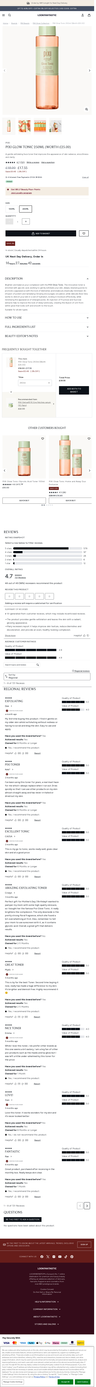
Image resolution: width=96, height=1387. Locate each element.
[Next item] (90, 471)
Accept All (65, 1382)
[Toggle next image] (90, 70)
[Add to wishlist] (84, 233)
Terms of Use (54, 1377)
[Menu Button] (3, 15)
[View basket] (89, 15)
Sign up (84, 1245)
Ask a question (48, 162)
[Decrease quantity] (9, 221)
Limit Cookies (82, 1382)
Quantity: (11, 216)
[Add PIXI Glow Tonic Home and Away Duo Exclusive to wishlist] (89, 439)
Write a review (33, 162)
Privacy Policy (39, 1377)
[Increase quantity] (26, 221)
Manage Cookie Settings (12, 1382)
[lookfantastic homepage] (47, 15)
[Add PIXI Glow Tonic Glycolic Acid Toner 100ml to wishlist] (43, 439)
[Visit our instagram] (54, 1257)
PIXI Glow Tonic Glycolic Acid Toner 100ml (23, 481)
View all (85, 177)
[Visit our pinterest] (72, 1257)
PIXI (8, 142)
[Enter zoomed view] (87, 109)
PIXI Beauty (25, 23)
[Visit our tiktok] (66, 1257)
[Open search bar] (9, 15)
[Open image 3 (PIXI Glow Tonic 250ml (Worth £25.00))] (40, 126)
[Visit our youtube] (60, 1257)
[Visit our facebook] (42, 1257)
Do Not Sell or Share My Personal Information (47, 1293)
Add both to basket (74, 390)
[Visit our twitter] (48, 1257)
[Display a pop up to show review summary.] (22, 484)
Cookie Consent (47, 1289)
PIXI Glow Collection (41, 23)
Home (5, 23)
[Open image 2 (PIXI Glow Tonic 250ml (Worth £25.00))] (24, 126)
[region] (47, 1366)
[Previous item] (4, 471)
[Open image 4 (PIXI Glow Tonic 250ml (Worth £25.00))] (55, 126)
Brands (14, 23)
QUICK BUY (24, 501)
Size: (8, 203)
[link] (83, 15)
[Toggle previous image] (4, 70)
